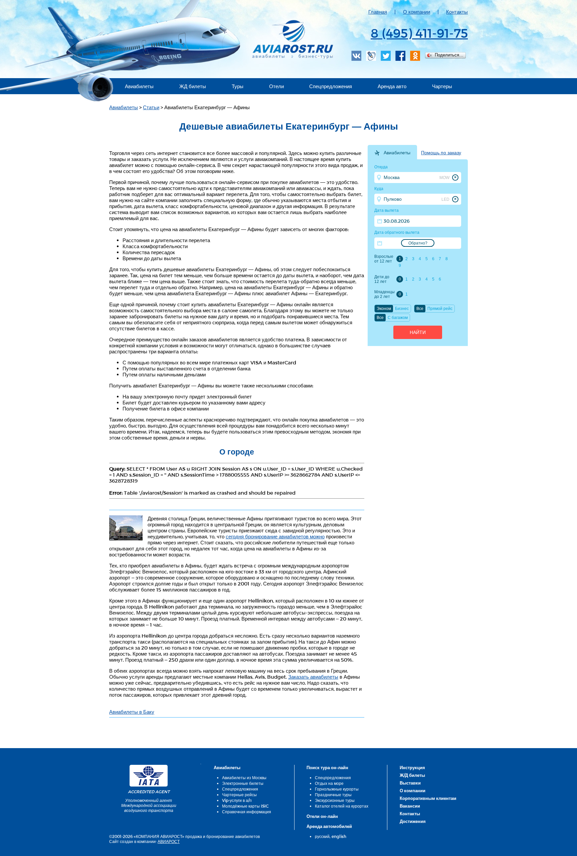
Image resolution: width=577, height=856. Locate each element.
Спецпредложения (330, 86)
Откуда (381, 167)
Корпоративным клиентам (428, 798)
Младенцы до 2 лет (384, 294)
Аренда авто (392, 86)
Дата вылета (386, 210)
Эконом (384, 308)
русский (322, 836)
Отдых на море (329, 783)
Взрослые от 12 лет (383, 259)
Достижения (413, 821)
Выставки (410, 783)
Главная (377, 12)
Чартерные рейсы (239, 794)
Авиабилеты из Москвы (244, 777)
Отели (276, 86)
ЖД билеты (192, 86)
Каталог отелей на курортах (341, 806)
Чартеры (442, 86)
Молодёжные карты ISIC (245, 806)
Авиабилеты (139, 86)
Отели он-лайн (322, 816)
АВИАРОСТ (169, 841)
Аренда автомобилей (329, 826)
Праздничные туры (333, 794)
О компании (416, 12)
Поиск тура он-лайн (327, 767)
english (339, 836)
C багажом (398, 317)
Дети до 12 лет (381, 279)
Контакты (457, 12)
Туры (237, 86)
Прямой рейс (439, 308)
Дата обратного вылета (396, 232)
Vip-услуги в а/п (237, 800)
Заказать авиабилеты (313, 677)
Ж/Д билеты (412, 775)
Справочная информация (246, 811)
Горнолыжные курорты (337, 789)
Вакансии (410, 806)
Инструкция (412, 767)
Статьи (151, 107)
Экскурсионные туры (335, 800)
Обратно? (417, 243)
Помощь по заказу (441, 152)
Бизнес (402, 308)
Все (419, 308)
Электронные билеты (242, 783)
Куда (378, 188)
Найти (418, 332)
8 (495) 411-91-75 (419, 32)
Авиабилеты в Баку (131, 712)
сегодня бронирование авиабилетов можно (275, 536)
